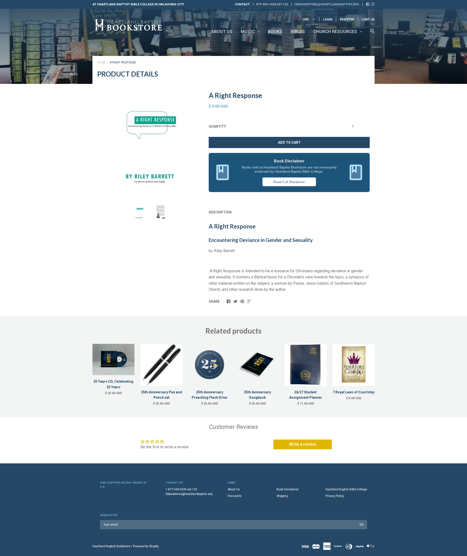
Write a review (302, 444)
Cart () (368, 19)
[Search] (372, 33)
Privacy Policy (334, 496)
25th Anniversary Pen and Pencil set (161, 394)
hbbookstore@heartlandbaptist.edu (326, 4)
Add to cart (289, 142)
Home (101, 62)
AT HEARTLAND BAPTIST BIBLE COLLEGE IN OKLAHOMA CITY (138, 4)
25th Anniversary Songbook (257, 394)
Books (275, 31)
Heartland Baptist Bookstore (111, 546)
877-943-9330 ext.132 (272, 4)
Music (248, 31)
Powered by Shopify (146, 546)
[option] (150, 142)
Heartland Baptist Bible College (346, 489)
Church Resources (335, 31)
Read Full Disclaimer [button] (289, 182)
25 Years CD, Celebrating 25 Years (113, 384)
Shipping (282, 496)
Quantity (217, 126)
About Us (222, 31)
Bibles (298, 31)
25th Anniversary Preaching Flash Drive (209, 394)
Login (327, 19)
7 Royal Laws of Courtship (353, 392)
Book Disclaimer (288, 489)
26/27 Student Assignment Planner (305, 394)
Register (347, 19)
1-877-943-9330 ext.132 (181, 489)
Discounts (235, 496)
